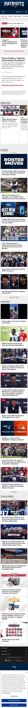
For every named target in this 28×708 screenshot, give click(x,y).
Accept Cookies (14, 705)
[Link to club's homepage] (3, 11)
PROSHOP (18, 12)
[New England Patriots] (14, 667)
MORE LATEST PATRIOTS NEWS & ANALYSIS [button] (14, 51)
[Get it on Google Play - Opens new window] (19, 661)
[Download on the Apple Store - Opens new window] (8, 660)
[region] (14, 689)
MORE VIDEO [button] (14, 491)
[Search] (23, 12)
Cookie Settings (14, 696)
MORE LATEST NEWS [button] (14, 297)
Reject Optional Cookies (14, 700)
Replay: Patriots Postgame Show (16, 23)
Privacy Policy (6, 693)
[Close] (26, 672)
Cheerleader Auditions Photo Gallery (12, 85)
